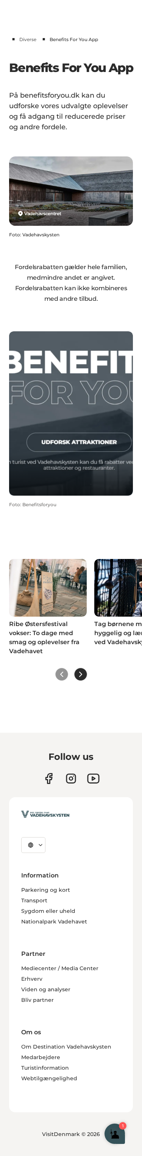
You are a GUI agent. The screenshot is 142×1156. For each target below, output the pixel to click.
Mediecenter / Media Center (59, 968)
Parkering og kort (45, 890)
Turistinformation (45, 1067)
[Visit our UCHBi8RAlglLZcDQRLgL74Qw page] (93, 778)
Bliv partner (37, 1000)
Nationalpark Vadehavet (54, 921)
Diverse (27, 39)
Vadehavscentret (42, 213)
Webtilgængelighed (49, 1078)
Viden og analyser (45, 989)
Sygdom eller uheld (48, 911)
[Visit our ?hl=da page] (71, 778)
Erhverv (31, 978)
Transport (34, 900)
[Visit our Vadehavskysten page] (48, 778)
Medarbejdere (40, 1057)
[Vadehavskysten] (45, 814)
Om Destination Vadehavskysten (66, 1046)
